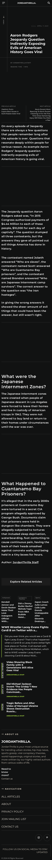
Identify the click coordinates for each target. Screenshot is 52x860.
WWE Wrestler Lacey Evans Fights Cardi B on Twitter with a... (25, 629)
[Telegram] (45, 573)
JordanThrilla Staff (22, 63)
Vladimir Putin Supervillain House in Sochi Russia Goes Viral (10, 111)
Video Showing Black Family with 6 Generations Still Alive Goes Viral (19, 666)
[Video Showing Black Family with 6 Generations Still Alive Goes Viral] (45, 667)
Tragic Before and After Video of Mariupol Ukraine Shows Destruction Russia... (22, 707)
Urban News (3, 670)
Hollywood (6, 597)
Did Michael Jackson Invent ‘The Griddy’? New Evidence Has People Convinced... (21, 688)
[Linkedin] (25, 573)
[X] (11, 573)
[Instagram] (38, 837)
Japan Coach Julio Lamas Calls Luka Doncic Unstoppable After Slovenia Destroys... (42, 611)
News (3, 22)
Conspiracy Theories (23, 598)
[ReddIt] (32, 573)
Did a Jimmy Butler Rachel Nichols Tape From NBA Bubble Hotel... (25, 610)
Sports (38, 597)
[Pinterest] (18, 573)
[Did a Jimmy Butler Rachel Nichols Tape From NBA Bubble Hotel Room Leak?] (26, 590)
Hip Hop (3, 689)
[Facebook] (4, 573)
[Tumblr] (38, 573)
